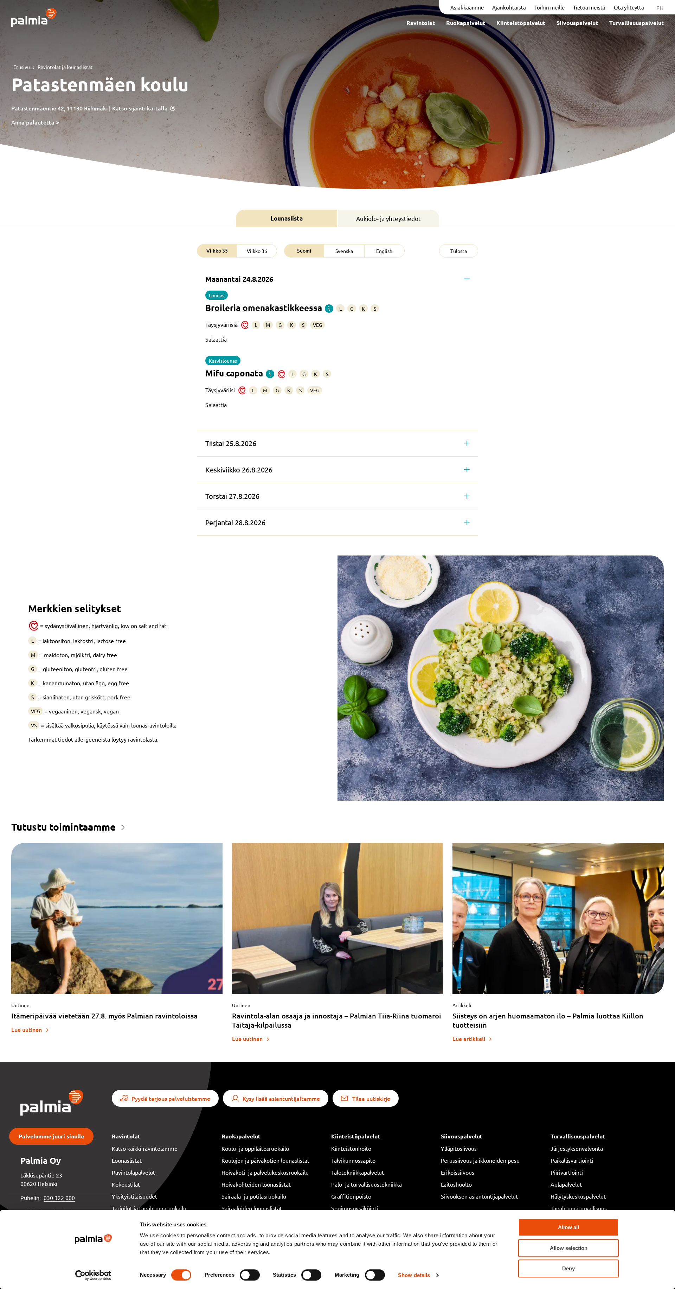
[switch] (250, 1275)
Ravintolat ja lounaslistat (65, 67)
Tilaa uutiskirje (371, 1098)
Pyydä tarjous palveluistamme (170, 1098)
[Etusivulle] (34, 18)
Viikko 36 (257, 251)
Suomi (304, 250)
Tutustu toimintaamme (63, 826)
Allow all (568, 1227)
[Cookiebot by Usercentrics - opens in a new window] (93, 1275)
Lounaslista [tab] (286, 218)
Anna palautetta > (35, 122)
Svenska (344, 251)
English (384, 251)
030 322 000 (59, 1197)
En (660, 8)
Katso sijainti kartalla (140, 108)
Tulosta (458, 251)
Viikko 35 (217, 250)
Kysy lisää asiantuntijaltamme (281, 1098)
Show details (414, 1275)
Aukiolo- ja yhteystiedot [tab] (388, 218)
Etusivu (21, 67)
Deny (568, 1268)
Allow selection (568, 1248)
